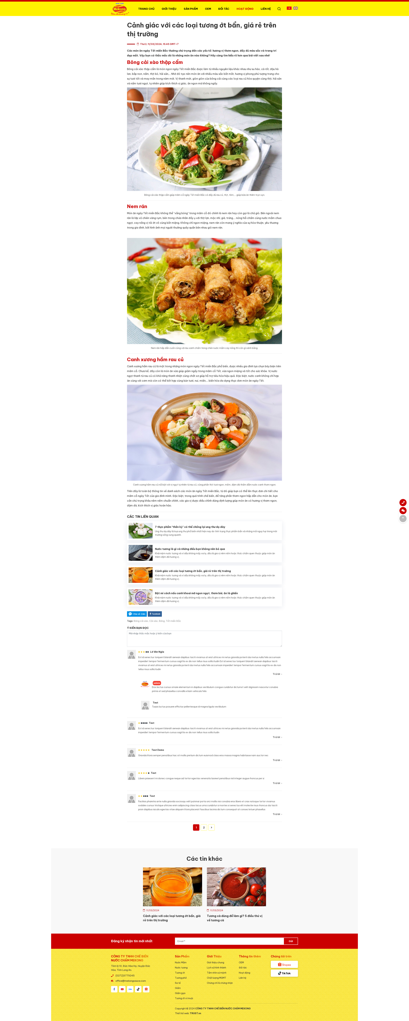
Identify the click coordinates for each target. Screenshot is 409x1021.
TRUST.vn (195, 1013)
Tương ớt (180, 972)
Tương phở (181, 977)
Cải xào (153, 620)
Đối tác (243, 967)
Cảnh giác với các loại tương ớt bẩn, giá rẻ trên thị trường (193, 571)
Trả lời (276, 674)
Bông (162, 620)
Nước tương (181, 967)
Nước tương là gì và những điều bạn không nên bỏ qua (190, 549)
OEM (208, 8)
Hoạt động (245, 8)
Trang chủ (146, 8)
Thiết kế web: (182, 1013)
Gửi (291, 941)
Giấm (178, 988)
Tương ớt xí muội (184, 998)
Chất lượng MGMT (216, 977)
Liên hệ (266, 8)
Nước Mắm (180, 962)
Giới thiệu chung (215, 962)
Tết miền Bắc (173, 620)
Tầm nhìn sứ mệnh (216, 972)
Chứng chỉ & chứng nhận (220, 983)
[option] (172, 895)
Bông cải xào (141, 620)
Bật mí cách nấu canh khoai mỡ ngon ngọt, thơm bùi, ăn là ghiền (196, 593)
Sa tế (178, 983)
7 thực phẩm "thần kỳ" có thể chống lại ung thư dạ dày (190, 526)
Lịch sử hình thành (216, 967)
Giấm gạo (180, 993)
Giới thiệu (169, 8)
